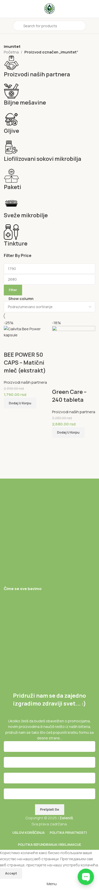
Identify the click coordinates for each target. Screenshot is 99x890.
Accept (11, 873)
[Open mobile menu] (5, 26)
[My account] (93, 26)
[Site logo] (49, 8)
